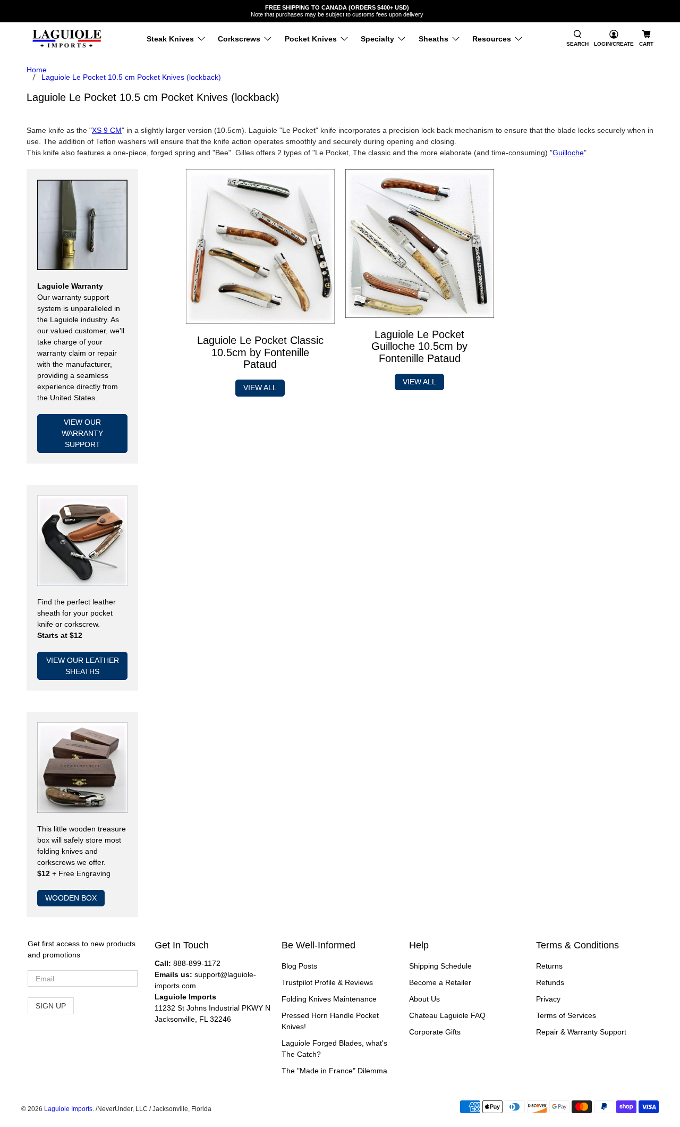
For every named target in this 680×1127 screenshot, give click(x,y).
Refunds (550, 982)
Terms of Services (566, 1015)
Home (37, 69)
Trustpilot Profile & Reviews (327, 982)
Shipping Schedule (440, 966)
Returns (549, 966)
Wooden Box (71, 898)
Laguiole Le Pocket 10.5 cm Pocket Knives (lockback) (131, 77)
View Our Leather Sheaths (82, 666)
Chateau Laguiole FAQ (447, 1015)
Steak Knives (170, 39)
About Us (424, 999)
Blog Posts (299, 966)
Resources (491, 39)
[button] (577, 38)
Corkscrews (239, 39)
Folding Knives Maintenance (329, 999)
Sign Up (51, 1006)
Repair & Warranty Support (581, 1032)
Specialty (377, 39)
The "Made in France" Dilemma (334, 1070)
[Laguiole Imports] (66, 39)
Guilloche (568, 152)
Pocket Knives (311, 39)
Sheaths (433, 39)
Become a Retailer (440, 982)
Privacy (548, 999)
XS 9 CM (107, 130)
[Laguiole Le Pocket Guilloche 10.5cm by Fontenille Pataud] (419, 243)
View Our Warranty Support (82, 433)
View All (260, 387)
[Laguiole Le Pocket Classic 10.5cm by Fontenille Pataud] (260, 246)
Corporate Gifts (435, 1032)
